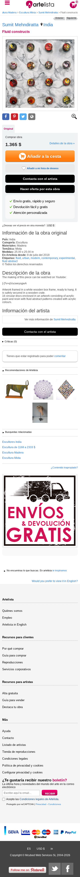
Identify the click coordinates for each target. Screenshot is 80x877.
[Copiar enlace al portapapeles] (31, 116)
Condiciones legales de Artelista (39, 799)
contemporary (49, 258)
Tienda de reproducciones (18, 751)
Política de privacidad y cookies (22, 765)
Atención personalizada (30, 213)
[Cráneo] (40, 413)
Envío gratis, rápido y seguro (34, 201)
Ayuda (6, 731)
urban (25, 258)
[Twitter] (55, 869)
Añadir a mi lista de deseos (42, 168)
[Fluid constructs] (40, 73)
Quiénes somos (12, 610)
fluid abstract (10, 261)
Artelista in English (14, 624)
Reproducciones (12, 662)
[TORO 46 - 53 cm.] (17, 389)
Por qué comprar (13, 648)
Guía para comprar (14, 655)
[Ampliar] (74, 118)
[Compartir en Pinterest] (14, 116)
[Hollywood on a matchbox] (66, 389)
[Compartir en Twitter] (23, 116)
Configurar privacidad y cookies (22, 772)
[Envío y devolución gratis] (40, 511)
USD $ (50, 225)
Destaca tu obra (12, 707)
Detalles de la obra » (62, 143)
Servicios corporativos (16, 669)
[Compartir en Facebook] (5, 116)
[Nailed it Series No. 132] (43, 389)
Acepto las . (32, 799)
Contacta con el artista (40, 179)
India (48, 24)
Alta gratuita (10, 693)
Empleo (7, 617)
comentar (60, 356)
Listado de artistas (14, 745)
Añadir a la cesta (44, 156)
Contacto (8, 738)
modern (35, 258)
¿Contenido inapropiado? (64, 467)
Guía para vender (13, 700)
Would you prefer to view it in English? (55, 581)
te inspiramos (59, 570)
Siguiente (71, 18)
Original (8, 128)
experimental (67, 258)
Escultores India (12, 442)
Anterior (59, 18)
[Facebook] (67, 869)
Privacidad (41, 804)
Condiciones (54, 804)
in (52, 848)
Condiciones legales (15, 758)
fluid (18, 258)
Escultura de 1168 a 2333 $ (18, 447)
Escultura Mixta (27, 12)
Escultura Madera (13, 452)
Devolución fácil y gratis (30, 207)
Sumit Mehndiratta (48, 12)
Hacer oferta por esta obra (40, 189)
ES (29, 848)
